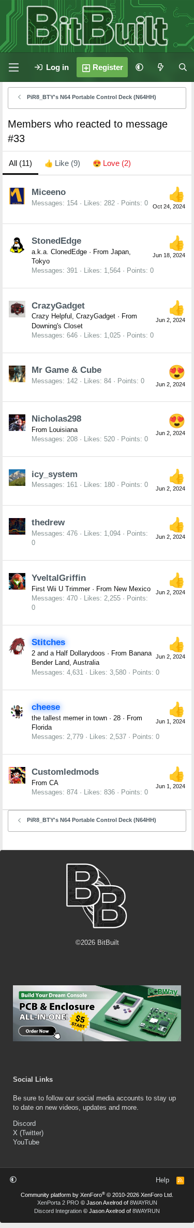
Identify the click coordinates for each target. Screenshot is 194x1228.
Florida (42, 727)
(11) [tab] (20, 163)
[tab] (62, 163)
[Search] (183, 67)
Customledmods (65, 772)
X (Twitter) (28, 1133)
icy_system (55, 474)
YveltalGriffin (59, 578)
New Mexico (132, 589)
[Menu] (13, 67)
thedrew (48, 522)
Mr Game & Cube (66, 370)
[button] (139, 67)
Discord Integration (58, 1211)
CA (53, 783)
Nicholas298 (56, 419)
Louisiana (63, 430)
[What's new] (161, 67)
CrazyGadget (58, 306)
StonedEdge (56, 241)
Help (162, 1180)
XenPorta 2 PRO (58, 1202)
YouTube (26, 1142)
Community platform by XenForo (97, 1195)
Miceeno (49, 192)
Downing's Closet (57, 326)
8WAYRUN (143, 1202)
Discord (24, 1123)
